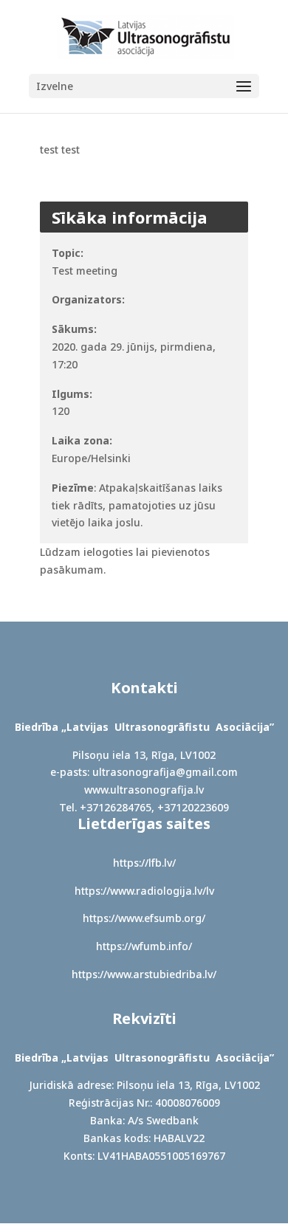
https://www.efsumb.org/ (144, 918)
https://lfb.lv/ (144, 863)
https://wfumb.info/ (144, 946)
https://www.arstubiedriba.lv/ (144, 974)
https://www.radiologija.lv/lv (144, 891)
